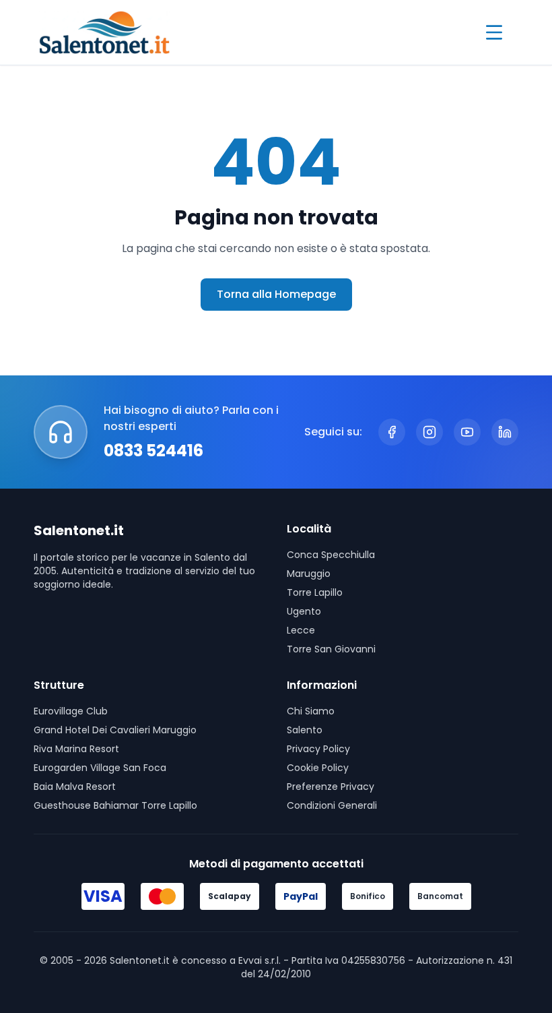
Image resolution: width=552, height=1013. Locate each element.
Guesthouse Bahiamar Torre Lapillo (115, 805)
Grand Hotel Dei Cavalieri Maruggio (115, 730)
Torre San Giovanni (331, 649)
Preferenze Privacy (330, 786)
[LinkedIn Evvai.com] (504, 432)
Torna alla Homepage (276, 294)
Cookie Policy (318, 767)
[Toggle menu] (494, 32)
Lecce (301, 630)
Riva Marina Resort (76, 749)
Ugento (304, 611)
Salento (304, 730)
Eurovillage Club (71, 711)
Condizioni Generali (332, 805)
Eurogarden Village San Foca (100, 767)
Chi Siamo (311, 711)
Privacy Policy (318, 749)
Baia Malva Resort (75, 786)
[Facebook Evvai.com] (391, 432)
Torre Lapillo (315, 592)
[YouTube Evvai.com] (467, 432)
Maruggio (309, 573)
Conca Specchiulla (331, 554)
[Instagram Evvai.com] (429, 432)
